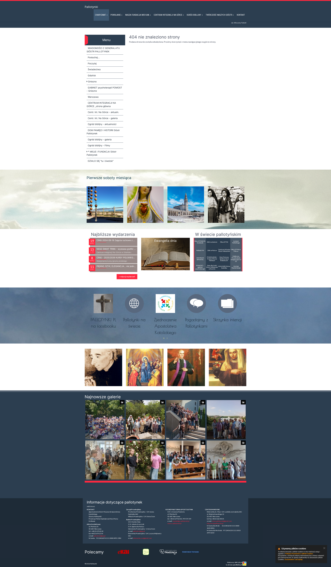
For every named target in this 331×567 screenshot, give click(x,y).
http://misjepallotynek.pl (215, 523)
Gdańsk (92, 75)
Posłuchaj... (94, 57)
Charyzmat (100, 15)
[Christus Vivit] (235, 552)
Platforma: (234, 562)
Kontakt (241, 15)
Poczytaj (92, 63)
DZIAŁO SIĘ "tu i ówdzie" (101, 161)
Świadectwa (94, 69)
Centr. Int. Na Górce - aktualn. (103, 112)
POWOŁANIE (115, 15)
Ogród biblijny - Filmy (99, 145)
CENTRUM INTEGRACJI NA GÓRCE (168, 15)
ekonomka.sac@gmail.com (142, 538)
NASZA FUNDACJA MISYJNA (137, 15)
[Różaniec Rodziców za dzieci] (190, 552)
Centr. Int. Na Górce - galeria (103, 118)
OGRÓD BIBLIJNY (194, 15)
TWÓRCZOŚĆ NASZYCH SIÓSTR (219, 15)
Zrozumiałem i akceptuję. (294, 559)
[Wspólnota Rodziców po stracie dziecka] (123, 552)
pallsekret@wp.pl (99, 536)
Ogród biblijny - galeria (100, 139)
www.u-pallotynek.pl (174, 523)
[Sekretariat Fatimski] (168, 552)
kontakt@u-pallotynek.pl (181, 521)
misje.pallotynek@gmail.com (222, 521)
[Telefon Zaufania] (145, 552)
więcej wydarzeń (127, 276)
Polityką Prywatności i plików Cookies (299, 554)
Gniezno (92, 81)
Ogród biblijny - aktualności (102, 124)
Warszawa (93, 97)
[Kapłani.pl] (212, 552)
